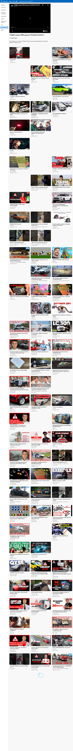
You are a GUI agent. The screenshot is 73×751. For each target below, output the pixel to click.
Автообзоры (3, 16)
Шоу (2, 25)
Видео (9, 1)
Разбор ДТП (3, 10)
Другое (2, 30)
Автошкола (3, 7)
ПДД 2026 (5, 1)
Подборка (3, 5)
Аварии (2, 18)
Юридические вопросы (4, 22)
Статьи (13, 1)
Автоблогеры (3, 27)
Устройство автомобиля (3, 13)
